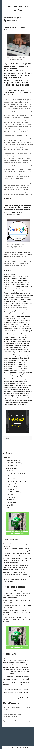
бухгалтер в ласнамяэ (14, 290)
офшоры (9, 692)
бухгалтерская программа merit (18, 349)
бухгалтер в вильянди (10, 278)
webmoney (8, 658)
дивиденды (6, 667)
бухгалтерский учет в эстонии (21, 376)
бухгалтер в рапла (14, 303)
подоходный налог (17, 692)
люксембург (17, 673)
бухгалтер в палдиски (15, 297)
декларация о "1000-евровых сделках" (15, 665)
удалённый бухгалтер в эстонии (19, 397)
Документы (9, 465)
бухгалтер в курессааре (18, 288)
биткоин (29, 658)
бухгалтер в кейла (9, 284)
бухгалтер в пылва (13, 299)
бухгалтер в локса (27, 290)
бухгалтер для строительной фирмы (20, 328)
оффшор (21, 689)
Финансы (11, 497)
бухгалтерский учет (10, 660)
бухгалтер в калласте (22, 282)
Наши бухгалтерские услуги (14, 28)
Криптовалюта (13, 492)
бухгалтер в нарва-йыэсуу (24, 294)
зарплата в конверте (15, 671)
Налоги (10, 494)
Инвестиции (12, 486)
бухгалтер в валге (10, 276)
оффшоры (25, 689)
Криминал (11, 489)
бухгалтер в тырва (9, 311)
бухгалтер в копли (20, 286)
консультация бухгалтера (11, 381)
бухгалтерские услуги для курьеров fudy (15, 364)
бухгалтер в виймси (22, 276)
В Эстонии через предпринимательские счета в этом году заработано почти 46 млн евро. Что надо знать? (17, 560)
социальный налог (7, 695)
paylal (4, 658)
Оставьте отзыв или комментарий (15, 404)
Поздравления (10, 502)
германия (5, 662)
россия (26, 692)
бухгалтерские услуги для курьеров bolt (15, 362)
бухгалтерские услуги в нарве (12, 351)
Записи (7, 274)
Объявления (9, 500)
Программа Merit (14, 463)
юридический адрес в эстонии (19, 402)
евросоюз (11, 667)
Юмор (7, 508)
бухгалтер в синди (9, 307)
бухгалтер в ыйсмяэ (16, 315)
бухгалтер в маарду (9, 292)
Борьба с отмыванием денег (18, 481)
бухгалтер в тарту (22, 309)
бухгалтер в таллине (21, 307)
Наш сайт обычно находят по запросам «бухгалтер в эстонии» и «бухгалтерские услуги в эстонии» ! (18, 208)
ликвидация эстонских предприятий (14, 393)
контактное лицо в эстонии (14, 387)
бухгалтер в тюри (20, 311)
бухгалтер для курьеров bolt (18, 322)
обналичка (23, 684)
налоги (20, 676)
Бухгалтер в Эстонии (18, 6)
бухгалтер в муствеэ (10, 294)
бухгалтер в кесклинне (21, 284)
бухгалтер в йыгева (9, 280)
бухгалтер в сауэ (8, 305)
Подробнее (7, 198)
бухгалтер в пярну (15, 301)
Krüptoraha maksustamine (16, 473)
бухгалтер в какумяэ (10, 282)
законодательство (6, 671)
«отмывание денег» (16, 658)
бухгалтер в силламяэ (20, 305)
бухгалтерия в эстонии (15, 347)
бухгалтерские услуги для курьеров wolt (15, 366)
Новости (12, 274)
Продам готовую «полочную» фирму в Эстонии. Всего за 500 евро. (17, 612)
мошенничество (10, 676)
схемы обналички (26, 695)
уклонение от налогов (9, 698)
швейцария (17, 698)
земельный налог (25, 671)
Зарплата (11, 484)
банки (25, 658)
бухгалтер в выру (22, 278)
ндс (10, 684)
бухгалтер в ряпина (26, 303)
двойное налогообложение (17, 662)
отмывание (16, 689)
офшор (5, 692)
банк (22, 658)
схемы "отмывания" (16, 695)
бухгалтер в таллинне (10, 309)
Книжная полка (10, 468)
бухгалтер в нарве (9, 295)
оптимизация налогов (9, 687)
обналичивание (16, 685)
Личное (8, 471)
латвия (12, 674)
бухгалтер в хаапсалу (16, 313)
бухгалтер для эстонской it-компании (15, 330)
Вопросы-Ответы (11, 460)
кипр (4, 674)
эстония (24, 697)
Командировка (13, 476)
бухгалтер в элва (28, 315)
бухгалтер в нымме (20, 295)
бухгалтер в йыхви (21, 280)
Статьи (7, 505)
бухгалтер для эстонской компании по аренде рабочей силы (18, 332)
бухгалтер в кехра (9, 286)
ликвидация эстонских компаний (21, 391)
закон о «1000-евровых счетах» (19, 669)
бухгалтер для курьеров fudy (12, 324)
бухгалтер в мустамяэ (22, 292)
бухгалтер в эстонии (9, 316)
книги (7, 674)
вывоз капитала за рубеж (23, 660)
